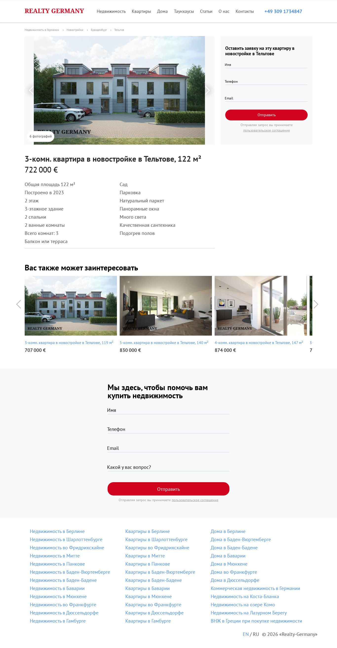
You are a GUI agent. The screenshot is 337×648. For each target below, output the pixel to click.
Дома (162, 11)
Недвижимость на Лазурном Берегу (249, 613)
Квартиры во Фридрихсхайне (157, 547)
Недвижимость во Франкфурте (63, 604)
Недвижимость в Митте (55, 556)
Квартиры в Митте (145, 556)
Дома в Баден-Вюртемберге (241, 539)
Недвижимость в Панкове (57, 564)
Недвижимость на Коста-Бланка (245, 596)
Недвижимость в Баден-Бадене (63, 580)
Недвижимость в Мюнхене (58, 596)
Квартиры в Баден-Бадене (153, 580)
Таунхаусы (184, 11)
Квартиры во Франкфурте (153, 604)
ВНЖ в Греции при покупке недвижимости (256, 621)
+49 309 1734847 (283, 11)
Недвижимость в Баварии (57, 588)
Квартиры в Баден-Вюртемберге (160, 572)
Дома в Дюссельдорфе (235, 580)
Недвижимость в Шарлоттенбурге (66, 539)
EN (246, 634)
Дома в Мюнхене (229, 564)
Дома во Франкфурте (234, 572)
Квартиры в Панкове (147, 564)
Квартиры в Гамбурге (148, 621)
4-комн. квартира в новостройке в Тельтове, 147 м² (259, 342)
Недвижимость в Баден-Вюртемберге (70, 572)
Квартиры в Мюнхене (148, 596)
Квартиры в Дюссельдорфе (154, 613)
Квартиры (141, 11)
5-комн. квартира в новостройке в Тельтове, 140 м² (164, 342)
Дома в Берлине (228, 531)
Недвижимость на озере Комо (243, 604)
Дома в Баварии (228, 556)
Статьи (206, 11)
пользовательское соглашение (266, 130)
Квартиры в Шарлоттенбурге (156, 539)
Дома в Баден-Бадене (234, 547)
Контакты (245, 11)
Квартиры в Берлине (147, 531)
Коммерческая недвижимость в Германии (255, 588)
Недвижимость (111, 11)
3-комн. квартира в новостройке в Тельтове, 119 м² (69, 342)
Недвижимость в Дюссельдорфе (64, 613)
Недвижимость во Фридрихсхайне (67, 547)
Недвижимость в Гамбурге (58, 621)
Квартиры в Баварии (147, 588)
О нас (224, 11)
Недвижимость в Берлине (57, 531)
